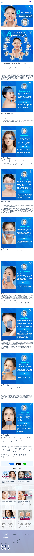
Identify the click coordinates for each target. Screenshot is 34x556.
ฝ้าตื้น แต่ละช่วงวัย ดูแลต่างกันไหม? (24, 481)
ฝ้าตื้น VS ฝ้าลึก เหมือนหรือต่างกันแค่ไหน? (24, 521)
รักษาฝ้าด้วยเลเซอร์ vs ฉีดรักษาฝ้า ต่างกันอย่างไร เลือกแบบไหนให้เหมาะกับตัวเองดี (8, 522)
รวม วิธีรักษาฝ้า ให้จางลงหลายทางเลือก (9, 501)
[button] (32, 2)
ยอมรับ (31, 553)
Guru (11, 28)
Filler (2, 71)
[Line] (29, 551)
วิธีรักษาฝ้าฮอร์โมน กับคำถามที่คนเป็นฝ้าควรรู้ (8, 482)
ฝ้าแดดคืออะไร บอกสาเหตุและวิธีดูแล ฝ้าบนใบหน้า (24, 502)
